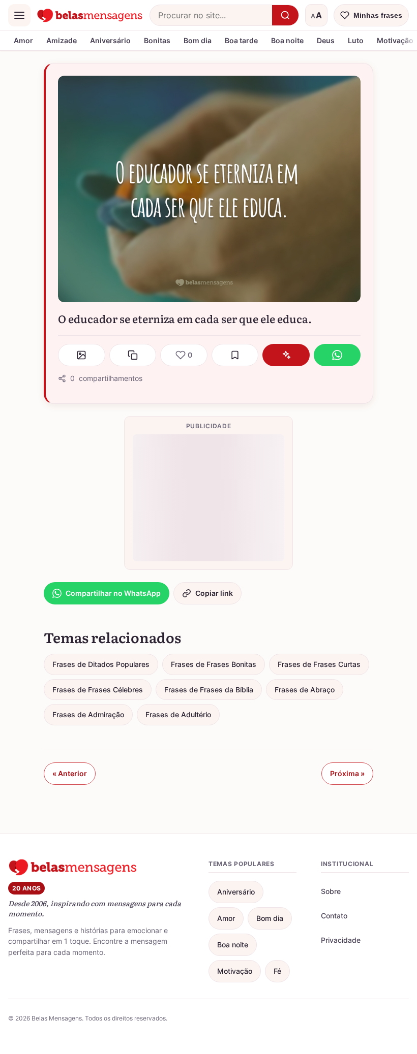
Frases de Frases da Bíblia (208, 689)
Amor (23, 40)
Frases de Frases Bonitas (213, 664)
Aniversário (110, 40)
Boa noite (287, 40)
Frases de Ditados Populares (101, 664)
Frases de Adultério (178, 714)
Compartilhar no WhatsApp (113, 593)
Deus (326, 40)
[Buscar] (285, 15)
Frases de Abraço (305, 689)
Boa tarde (241, 40)
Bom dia (198, 40)
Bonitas (157, 40)
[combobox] (211, 15)
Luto (356, 40)
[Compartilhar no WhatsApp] (337, 355)
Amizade (61, 40)
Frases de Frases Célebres (97, 689)
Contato (334, 915)
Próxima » (347, 773)
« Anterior (69, 773)
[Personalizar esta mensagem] (286, 355)
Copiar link (214, 593)
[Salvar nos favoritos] (235, 355)
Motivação (234, 971)
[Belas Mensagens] (90, 15)
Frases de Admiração (88, 714)
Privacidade (341, 940)
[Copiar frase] (133, 355)
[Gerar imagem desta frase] (81, 355)
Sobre (331, 891)
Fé (277, 971)
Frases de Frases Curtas (319, 664)
